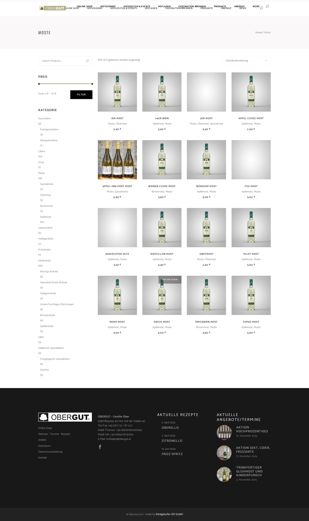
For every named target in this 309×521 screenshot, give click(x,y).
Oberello (170, 428)
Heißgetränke (45, 238)
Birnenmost (158, 191)
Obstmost (121, 123)
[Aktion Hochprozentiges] (224, 432)
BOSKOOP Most (206, 186)
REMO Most (117, 322)
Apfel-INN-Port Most (117, 186)
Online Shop (45, 428)
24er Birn (162, 118)
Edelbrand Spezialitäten (51, 348)
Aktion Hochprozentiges (252, 429)
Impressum (44, 446)
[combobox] (246, 60)
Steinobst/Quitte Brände (53, 282)
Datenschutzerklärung (50, 452)
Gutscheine (44, 118)
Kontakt (42, 457)
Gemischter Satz (117, 254)
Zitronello (172, 441)
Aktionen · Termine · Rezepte (54, 434)
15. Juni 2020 (169, 449)
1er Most (117, 118)
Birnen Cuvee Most (162, 186)
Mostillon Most (161, 254)
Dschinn (44, 370)
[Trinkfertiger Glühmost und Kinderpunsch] (224, 474)
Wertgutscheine (48, 140)
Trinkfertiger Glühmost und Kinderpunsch (249, 471)
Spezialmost (216, 123)
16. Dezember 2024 (246, 436)
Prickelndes (44, 249)
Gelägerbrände (48, 293)
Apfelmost (158, 123)
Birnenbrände (47, 315)
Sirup (41, 162)
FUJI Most (251, 186)
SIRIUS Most (162, 322)
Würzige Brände (49, 271)
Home (258, 32)
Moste (111, 123)
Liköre (41, 151)
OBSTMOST (207, 254)
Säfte (41, 337)
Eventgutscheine (49, 129)
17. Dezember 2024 (246, 456)
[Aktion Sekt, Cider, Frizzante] (224, 452)
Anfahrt (42, 440)
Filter (81, 95)
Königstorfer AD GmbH (169, 514)
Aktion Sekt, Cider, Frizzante (253, 450)
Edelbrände (44, 260)
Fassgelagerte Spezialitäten (55, 359)
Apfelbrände (46, 326)
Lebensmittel (45, 228)
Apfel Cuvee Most (251, 118)
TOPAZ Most (251, 322)
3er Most (206, 118)
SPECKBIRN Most (206, 322)
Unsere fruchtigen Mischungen (57, 304)
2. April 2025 (168, 422)
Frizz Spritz (172, 454)
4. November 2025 (246, 479)
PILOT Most (251, 254)
